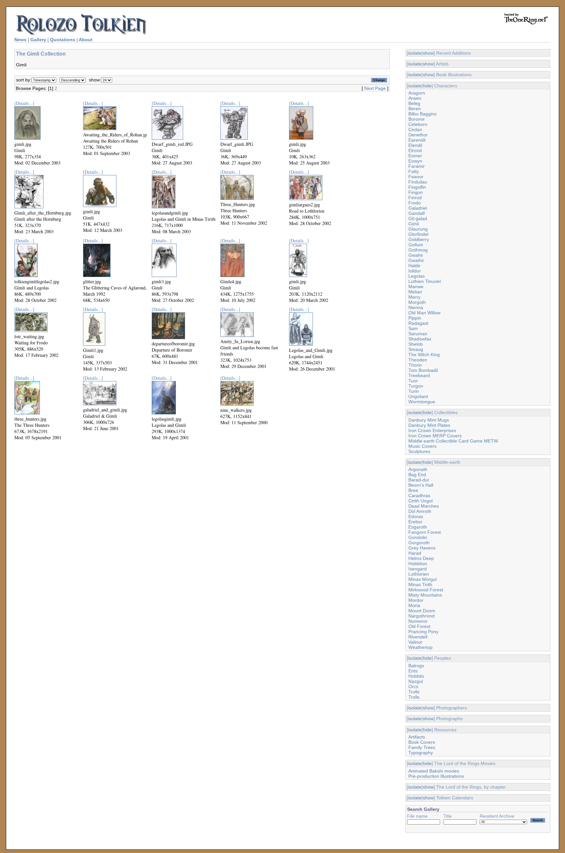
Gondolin (417, 537)
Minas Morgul (422, 579)
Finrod (415, 197)
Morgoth (417, 302)
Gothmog (418, 249)
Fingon (415, 192)
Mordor (415, 600)
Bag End (417, 474)
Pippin (414, 318)
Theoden (417, 359)
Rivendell (417, 636)
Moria (414, 605)
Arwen (414, 98)
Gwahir (415, 255)
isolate (414, 53)
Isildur (414, 270)
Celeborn (417, 124)
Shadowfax (419, 338)
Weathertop (420, 647)
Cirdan (415, 129)
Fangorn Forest (424, 532)
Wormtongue (421, 401)
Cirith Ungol (420, 500)
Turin (413, 391)
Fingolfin (417, 187)
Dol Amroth (419, 511)
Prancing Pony (423, 631)
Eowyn (415, 161)
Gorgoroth (419, 542)
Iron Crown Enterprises (432, 430)
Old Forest (419, 626)
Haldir (414, 265)
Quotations (62, 39)
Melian (415, 291)
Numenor (418, 621)
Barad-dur (418, 479)
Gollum (415, 244)
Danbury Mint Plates (429, 425)
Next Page (375, 88)
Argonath (417, 469)
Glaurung (418, 229)
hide (427, 85)
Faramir (416, 166)
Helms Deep (421, 558)
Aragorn (416, 93)
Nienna (415, 307)
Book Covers (421, 742)
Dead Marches (423, 506)
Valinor (415, 642)
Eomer (415, 155)
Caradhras (419, 495)
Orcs (413, 686)
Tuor (413, 380)
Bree (413, 490)
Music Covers (422, 446)
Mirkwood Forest (425, 589)
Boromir (416, 119)
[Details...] (24, 103)
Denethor (418, 134)
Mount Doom (421, 610)
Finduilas (417, 181)
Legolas (416, 276)
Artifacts (416, 737)
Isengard (417, 568)
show (428, 53)
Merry (414, 297)
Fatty (413, 171)
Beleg (414, 103)
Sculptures (419, 451)
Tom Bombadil (423, 370)
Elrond (415, 150)
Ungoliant (418, 396)
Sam (413, 328)
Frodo (414, 202)
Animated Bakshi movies (433, 771)
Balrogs (416, 665)
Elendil (415, 145)
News (20, 39)
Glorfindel (418, 234)
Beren (414, 108)
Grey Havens (422, 547)
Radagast (418, 323)
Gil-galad (417, 218)
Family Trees (421, 747)
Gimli (413, 223)
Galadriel (417, 208)
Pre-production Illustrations (436, 776)
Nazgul (415, 681)
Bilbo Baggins (422, 113)
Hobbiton (417, 563)
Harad (414, 553)
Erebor (415, 521)
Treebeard (419, 375)
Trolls (413, 691)
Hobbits (416, 676)
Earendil (416, 140)
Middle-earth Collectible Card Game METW (453, 441)
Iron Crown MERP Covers (435, 435)
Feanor (415, 176)
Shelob (415, 344)
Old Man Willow (424, 312)
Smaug (415, 349)
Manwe (415, 286)
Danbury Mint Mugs (428, 420)
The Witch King (424, 354)
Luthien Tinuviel (424, 281)
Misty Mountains (425, 595)
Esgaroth (417, 527)
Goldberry (418, 239)
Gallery (38, 39)
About (86, 39)
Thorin (415, 365)
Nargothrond (421, 615)
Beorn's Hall (420, 485)
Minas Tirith (420, 584)
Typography (420, 752)
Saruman (417, 333)
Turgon (415, 386)
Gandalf (416, 213)
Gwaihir (416, 260)
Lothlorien (418, 574)
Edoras (415, 516)
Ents (413, 670)
